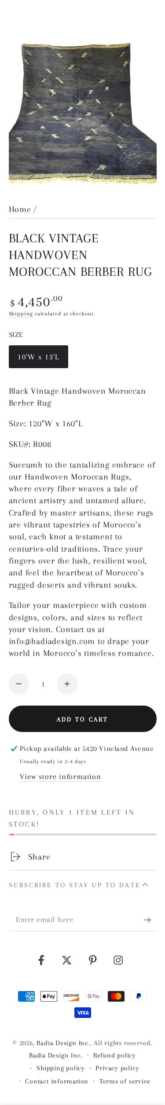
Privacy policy (117, 1068)
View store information (60, 776)
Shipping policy (61, 1068)
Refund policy (114, 1055)
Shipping (21, 314)
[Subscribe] (150, 920)
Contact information (56, 1081)
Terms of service (124, 1081)
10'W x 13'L (38, 360)
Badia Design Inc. (63, 1043)
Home (20, 209)
